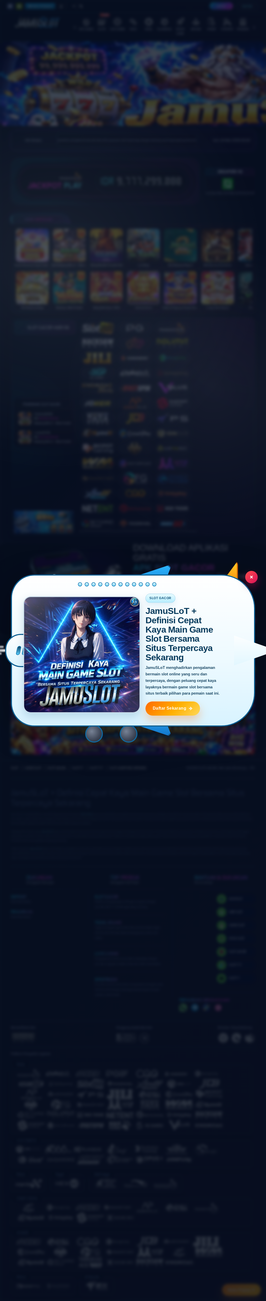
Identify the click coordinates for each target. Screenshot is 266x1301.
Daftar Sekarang (169, 708)
